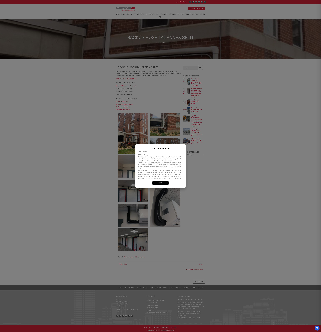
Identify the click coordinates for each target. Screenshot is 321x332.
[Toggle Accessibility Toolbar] (317, 328)
